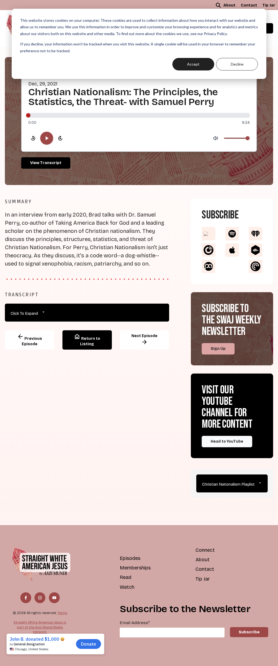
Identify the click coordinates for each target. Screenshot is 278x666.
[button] (218, 5)
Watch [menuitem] (127, 587)
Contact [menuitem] (249, 5)
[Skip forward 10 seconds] (60, 138)
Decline (237, 64)
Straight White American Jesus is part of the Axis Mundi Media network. (40, 627)
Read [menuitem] (125, 577)
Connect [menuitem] (205, 550)
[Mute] (215, 138)
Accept (193, 64)
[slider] (139, 115)
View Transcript (45, 163)
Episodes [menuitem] (130, 558)
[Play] (46, 138)
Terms (62, 613)
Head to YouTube (227, 441)
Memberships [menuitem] (135, 568)
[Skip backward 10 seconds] (33, 138)
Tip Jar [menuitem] (269, 5)
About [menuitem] (229, 5)
